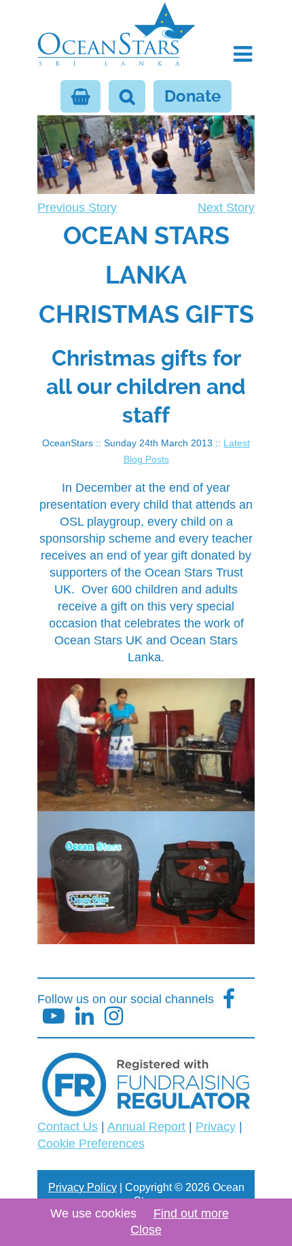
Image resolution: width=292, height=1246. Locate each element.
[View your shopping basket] (80, 96)
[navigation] (146, 266)
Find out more (191, 1213)
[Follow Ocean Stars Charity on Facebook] (229, 999)
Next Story (226, 207)
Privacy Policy (82, 1187)
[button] (243, 54)
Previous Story (77, 207)
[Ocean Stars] (116, 36)
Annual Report (146, 1126)
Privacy (216, 1126)
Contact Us (67, 1126)
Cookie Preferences (91, 1143)
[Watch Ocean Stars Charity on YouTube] (54, 1016)
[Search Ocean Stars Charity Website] (127, 96)
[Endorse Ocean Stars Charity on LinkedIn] (84, 1016)
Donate (192, 96)
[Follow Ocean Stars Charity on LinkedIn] (114, 1016)
